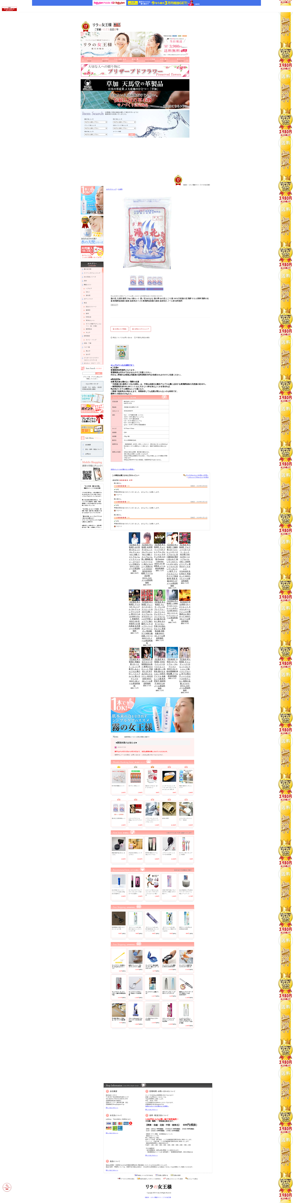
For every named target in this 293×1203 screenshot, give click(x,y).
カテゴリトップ (111, 189)
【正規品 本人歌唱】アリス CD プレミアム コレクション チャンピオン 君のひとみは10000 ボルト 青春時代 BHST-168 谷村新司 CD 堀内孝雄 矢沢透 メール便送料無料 (134, 616)
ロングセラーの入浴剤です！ (122, 365)
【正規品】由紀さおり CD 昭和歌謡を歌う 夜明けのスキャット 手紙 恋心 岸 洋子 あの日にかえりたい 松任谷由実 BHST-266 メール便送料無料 (147, 671)
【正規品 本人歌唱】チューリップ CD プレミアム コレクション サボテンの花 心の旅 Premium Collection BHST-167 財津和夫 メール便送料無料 (159, 556)
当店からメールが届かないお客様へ (122, 469)
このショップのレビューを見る (198, 477)
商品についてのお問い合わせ (122, 337)
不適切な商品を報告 (143, 337)
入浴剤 (120, 189)
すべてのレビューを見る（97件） (197, 475)
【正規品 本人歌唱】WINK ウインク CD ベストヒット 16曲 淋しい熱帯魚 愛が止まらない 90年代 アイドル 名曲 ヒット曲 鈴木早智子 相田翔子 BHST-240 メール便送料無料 (159, 673)
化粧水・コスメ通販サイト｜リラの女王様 (158, 1197)
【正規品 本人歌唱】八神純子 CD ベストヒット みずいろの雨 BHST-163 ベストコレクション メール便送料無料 (172, 610)
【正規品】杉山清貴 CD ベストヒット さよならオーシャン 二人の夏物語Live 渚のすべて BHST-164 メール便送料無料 (185, 611)
